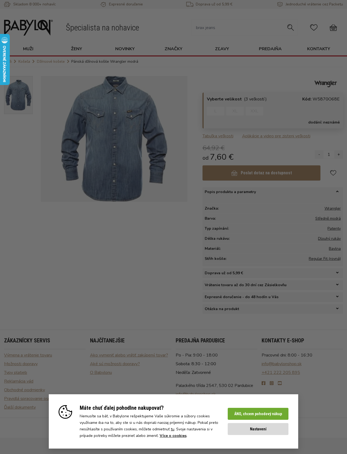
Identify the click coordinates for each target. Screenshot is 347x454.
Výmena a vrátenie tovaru (28, 355)
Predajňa (270, 49)
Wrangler (332, 208)
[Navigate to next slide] (180, 138)
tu (172, 429)
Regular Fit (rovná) (325, 258)
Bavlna (335, 248)
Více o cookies (173, 435)
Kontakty (318, 49)
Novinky (125, 49)
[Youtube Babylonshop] (280, 383)
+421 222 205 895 (281, 373)
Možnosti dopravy (21, 364)
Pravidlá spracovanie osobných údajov (39, 399)
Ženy (76, 49)
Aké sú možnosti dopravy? (115, 364)
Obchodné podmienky (24, 390)
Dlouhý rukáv (329, 238)
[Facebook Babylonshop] (263, 383)
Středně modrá (328, 218)
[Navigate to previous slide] (47, 138)
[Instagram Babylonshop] (272, 383)
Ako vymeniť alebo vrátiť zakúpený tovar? (129, 355)
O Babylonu (101, 373)
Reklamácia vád (18, 381)
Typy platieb (15, 373)
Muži (28, 49)
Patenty (334, 228)
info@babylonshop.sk (282, 364)
